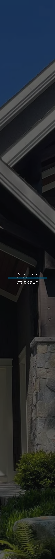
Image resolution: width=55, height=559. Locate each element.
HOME (17, 277)
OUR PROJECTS (31, 277)
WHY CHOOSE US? (23, 277)
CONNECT (37, 277)
